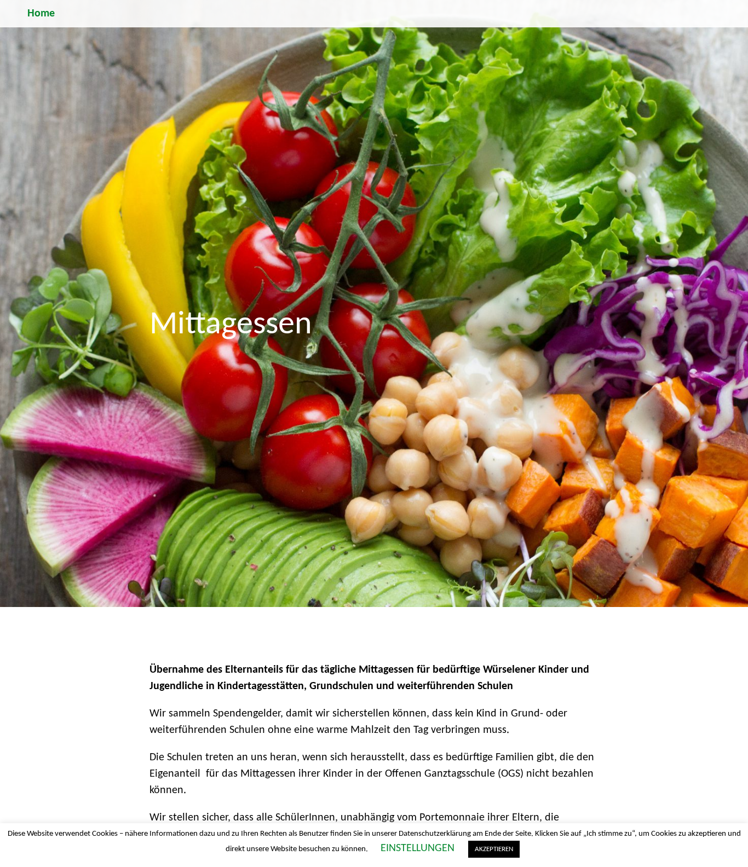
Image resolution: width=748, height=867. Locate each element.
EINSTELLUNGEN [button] (417, 848)
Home (41, 13)
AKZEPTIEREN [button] (494, 849)
